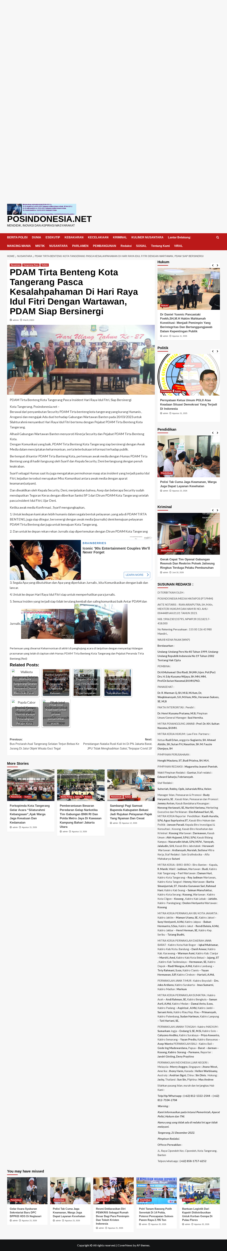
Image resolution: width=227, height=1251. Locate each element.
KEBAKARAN (74, 237)
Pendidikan (166, 473)
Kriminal (179, 550)
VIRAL (178, 245)
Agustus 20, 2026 (158, 1224)
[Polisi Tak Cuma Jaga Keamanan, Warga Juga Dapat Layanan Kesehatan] (188, 456)
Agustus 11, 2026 (179, 336)
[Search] (217, 237)
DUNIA (36, 237)
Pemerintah (16, 797)
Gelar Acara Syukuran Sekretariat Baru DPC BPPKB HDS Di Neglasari (25, 1212)
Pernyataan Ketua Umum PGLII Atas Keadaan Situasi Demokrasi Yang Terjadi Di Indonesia (188, 404)
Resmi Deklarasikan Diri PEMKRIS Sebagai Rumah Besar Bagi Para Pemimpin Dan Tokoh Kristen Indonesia (112, 1216)
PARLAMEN (80, 245)
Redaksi (126, 245)
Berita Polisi (66, 797)
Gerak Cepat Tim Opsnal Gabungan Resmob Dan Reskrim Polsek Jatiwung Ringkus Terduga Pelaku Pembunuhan (187, 564)
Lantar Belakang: (179, 237)
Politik (178, 391)
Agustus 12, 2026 (129, 823)
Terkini (44, 265)
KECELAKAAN (98, 237)
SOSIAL (141, 245)
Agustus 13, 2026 (79, 831)
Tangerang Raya (30, 265)
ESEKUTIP (53, 237)
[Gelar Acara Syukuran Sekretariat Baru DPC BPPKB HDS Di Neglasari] (27, 1190)
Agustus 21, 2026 (115, 1228)
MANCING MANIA (19, 245)
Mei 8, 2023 (28, 320)
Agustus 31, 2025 (179, 413)
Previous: (44, 744)
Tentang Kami (160, 245)
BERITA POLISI (17, 237)
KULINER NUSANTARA (147, 237)
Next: (117, 744)
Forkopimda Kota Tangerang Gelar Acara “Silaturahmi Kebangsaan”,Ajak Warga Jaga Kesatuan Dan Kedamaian (30, 814)
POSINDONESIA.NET (49, 219)
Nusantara (15, 265)
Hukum (78, 797)
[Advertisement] (113, 25)
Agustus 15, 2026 (29, 827)
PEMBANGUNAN (104, 245)
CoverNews (125, 1245)
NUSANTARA (58, 245)
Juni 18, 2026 (178, 572)
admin (16, 320)
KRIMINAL (120, 237)
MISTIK (40, 245)
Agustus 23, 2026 (179, 491)
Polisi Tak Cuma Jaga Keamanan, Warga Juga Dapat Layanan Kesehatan (69, 1212)
